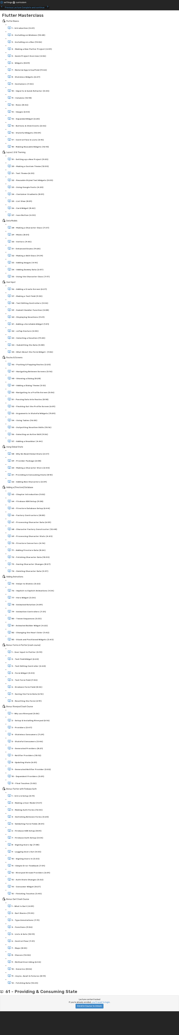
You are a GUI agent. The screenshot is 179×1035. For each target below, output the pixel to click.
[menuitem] (6, 2)
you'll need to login (101, 1002)
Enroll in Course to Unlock (89, 1006)
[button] (19, 2)
